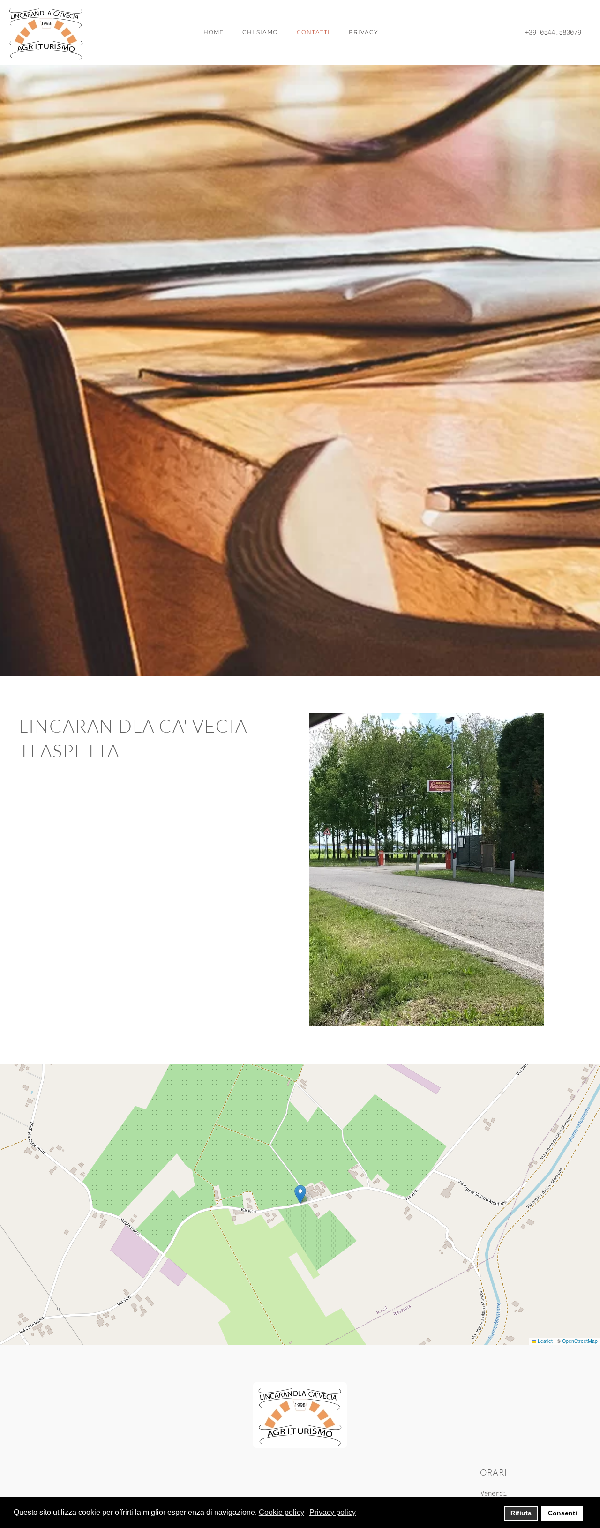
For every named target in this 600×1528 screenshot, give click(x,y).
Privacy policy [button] (332, 1512)
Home (213, 32)
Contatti (313, 32)
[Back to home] (47, 32)
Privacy (363, 32)
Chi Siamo (260, 32)
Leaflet (544, 1340)
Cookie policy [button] (281, 1512)
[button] (300, 1194)
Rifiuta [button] (521, 1513)
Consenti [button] (562, 1513)
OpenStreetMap (580, 1340)
